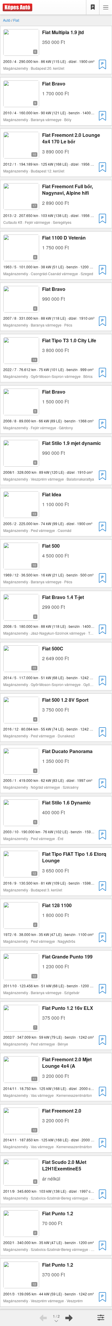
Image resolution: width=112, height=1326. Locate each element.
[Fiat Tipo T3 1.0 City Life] (21, 360)
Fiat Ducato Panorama (67, 751)
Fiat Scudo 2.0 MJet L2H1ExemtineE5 (64, 1165)
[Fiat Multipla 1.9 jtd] (21, 52)
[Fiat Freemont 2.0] (21, 1130)
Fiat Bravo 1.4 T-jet (63, 597)
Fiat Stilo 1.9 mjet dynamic (71, 443)
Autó (6, 20)
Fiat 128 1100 (57, 905)
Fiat (16, 20)
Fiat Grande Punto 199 (67, 956)
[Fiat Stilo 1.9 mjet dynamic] (21, 463)
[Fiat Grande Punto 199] (21, 976)
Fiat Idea (51, 494)
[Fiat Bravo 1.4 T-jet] (21, 617)
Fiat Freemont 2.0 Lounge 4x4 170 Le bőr (71, 138)
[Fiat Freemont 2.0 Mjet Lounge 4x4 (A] (21, 1079)
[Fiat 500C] (21, 668)
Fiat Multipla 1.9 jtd (63, 32)
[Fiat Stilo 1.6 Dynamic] (21, 822)
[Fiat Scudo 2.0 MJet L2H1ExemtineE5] (21, 1181)
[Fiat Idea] (21, 514)
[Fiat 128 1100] (21, 925)
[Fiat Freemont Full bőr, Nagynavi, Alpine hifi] (21, 206)
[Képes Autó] (16, 7)
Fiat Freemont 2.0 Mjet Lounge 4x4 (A (67, 1062)
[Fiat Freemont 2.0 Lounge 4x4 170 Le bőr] (21, 154)
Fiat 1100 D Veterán (64, 237)
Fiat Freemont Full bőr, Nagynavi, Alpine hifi (67, 189)
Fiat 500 (51, 545)
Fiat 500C (52, 648)
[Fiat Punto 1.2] (21, 1233)
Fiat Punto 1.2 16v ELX (67, 1008)
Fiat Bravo (53, 83)
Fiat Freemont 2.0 (61, 1110)
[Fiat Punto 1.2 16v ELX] (21, 1027)
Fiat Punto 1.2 (57, 1213)
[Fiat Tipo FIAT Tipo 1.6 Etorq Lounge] (21, 873)
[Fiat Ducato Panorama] (21, 771)
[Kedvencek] (93, 7)
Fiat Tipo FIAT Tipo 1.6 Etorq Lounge (74, 857)
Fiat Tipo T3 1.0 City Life (69, 340)
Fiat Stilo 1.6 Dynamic (66, 802)
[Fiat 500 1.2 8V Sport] (21, 719)
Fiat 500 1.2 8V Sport (65, 699)
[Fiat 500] (21, 565)
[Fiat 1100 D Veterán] (21, 257)
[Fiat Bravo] (21, 103)
